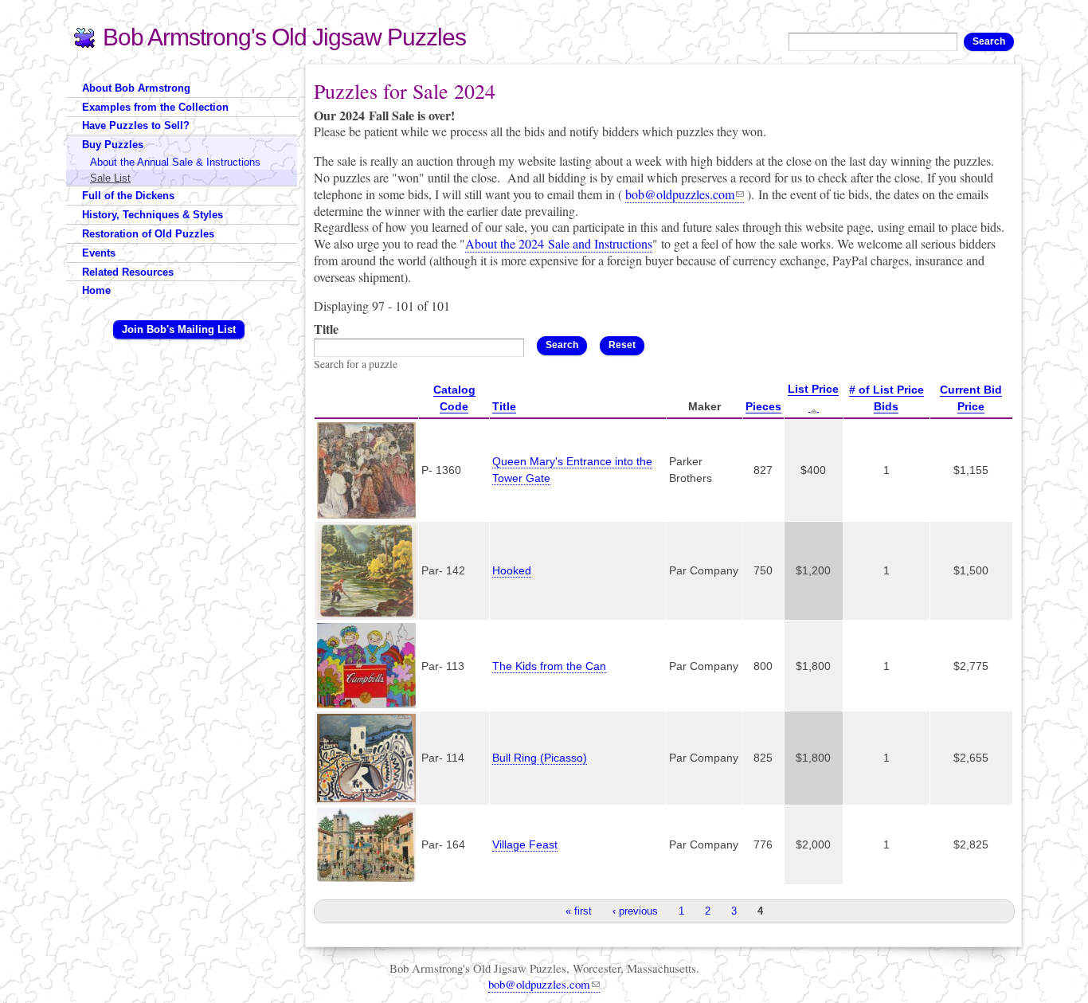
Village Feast (525, 844)
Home (96, 290)
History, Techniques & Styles (152, 215)
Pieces (763, 406)
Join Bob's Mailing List (179, 329)
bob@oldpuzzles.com (679, 194)
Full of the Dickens (128, 196)
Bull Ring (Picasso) (539, 757)
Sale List (110, 178)
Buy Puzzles (112, 145)
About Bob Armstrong (136, 88)
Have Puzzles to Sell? (136, 125)
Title (326, 329)
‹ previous (635, 911)
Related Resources (128, 272)
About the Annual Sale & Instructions (175, 162)
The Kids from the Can (549, 666)
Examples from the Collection (155, 107)
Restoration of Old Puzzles (148, 234)
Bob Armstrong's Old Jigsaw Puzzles (284, 37)
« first (579, 911)
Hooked (511, 570)
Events (98, 253)
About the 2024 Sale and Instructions (558, 243)
